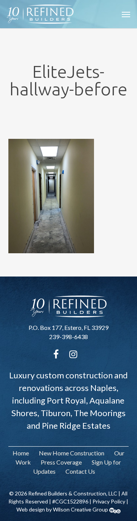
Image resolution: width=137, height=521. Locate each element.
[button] (126, 14)
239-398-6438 (68, 336)
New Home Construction (71, 453)
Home (21, 453)
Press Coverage (61, 462)
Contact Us (80, 471)
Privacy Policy (108, 501)
